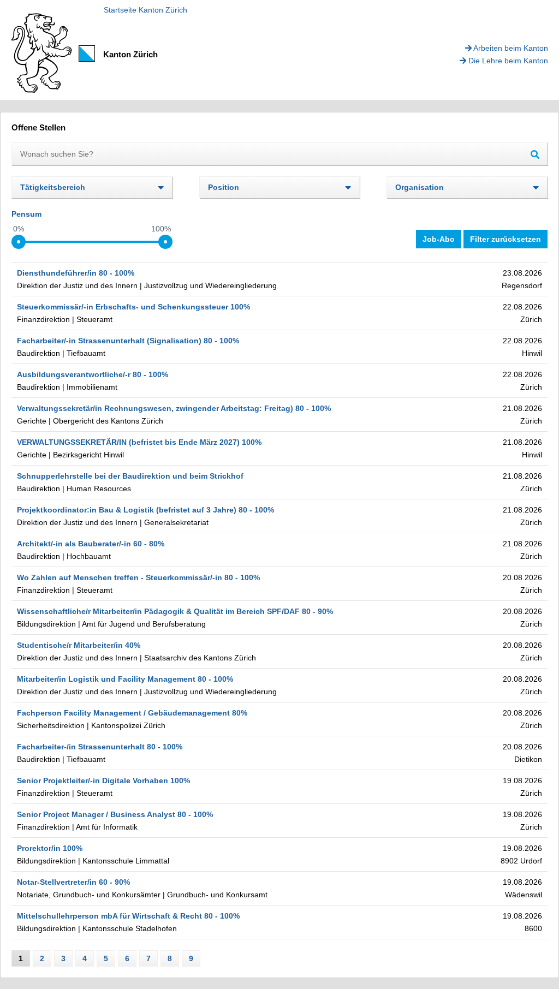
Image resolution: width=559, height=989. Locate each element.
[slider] (18, 242)
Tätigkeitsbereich (52, 187)
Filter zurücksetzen (505, 239)
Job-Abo (439, 239)
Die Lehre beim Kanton (507, 60)
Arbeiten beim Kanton (510, 48)
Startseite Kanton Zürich (145, 9)
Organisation (419, 187)
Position (223, 187)
